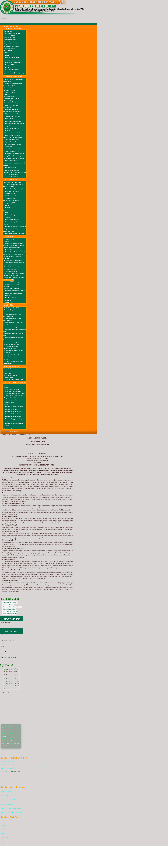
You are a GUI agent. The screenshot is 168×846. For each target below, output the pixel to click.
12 (9, 681)
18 (7, 683)
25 (7, 686)
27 (11, 686)
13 (11, 681)
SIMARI (3, 834)
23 (18, 683)
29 (16, 686)
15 (16, 681)
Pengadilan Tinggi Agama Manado (11, 808)
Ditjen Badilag (5, 796)
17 (4, 683)
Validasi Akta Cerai (6, 838)
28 (13, 686)
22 (16, 683)
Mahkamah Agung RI (7, 792)
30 (18, 686)
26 (9, 686)
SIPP (2, 821)
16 (18, 681)
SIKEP (2, 829)
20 (11, 683)
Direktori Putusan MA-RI (8, 800)
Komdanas (4, 825)
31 (4, 688)
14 (13, 681)
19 (9, 683)
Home (7, 431)
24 (4, 686)
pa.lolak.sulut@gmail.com (13, 771)
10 (4, 681)
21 (13, 683)
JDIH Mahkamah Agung (7, 804)
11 (6, 681)
